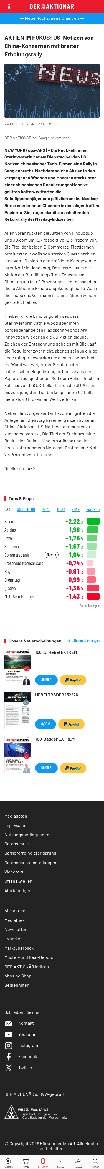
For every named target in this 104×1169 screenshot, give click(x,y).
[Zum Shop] (26, 1162)
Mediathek (14, 920)
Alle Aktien (15, 910)
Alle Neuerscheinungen (84, 640)
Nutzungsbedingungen (26, 834)
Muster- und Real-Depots (28, 957)
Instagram (28, 1045)
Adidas (10, 530)
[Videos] (9, 1162)
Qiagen (10, 588)
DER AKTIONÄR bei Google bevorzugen (36, 138)
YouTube (26, 1034)
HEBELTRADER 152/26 (56, 694)
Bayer (9, 571)
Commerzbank (16, 555)
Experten (13, 938)
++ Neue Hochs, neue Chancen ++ (52, 18)
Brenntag (12, 580)
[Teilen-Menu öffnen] (78, 1162)
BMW (8, 538)
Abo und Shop (17, 975)
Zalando (10, 521)
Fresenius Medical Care (23, 563)
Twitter (25, 1067)
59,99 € (46, 767)
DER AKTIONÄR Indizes (26, 966)
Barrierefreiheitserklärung (30, 852)
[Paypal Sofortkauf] (73, 680)
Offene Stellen (18, 880)
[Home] (61, 1162)
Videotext (14, 871)
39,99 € (46, 679)
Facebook (27, 1056)
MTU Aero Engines (19, 596)
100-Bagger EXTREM (55, 738)
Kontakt (26, 1023)
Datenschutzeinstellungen (30, 862)
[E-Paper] (43, 1162)
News (51, 554)
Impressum (15, 825)
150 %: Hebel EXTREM (56, 652)
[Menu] (97, 6)
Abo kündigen (17, 890)
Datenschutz (16, 843)
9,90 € (45, 723)
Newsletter (15, 929)
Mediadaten (15, 815)
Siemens (11, 546)
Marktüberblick (19, 947)
